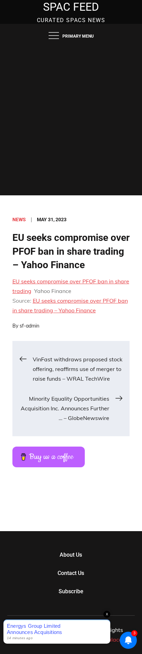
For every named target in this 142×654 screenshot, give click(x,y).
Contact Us (71, 573)
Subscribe (71, 591)
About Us (71, 554)
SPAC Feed (71, 6)
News (19, 219)
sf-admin (29, 326)
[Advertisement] (71, 121)
